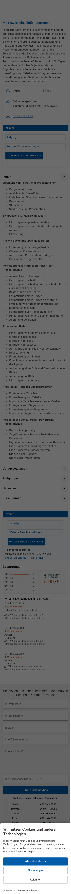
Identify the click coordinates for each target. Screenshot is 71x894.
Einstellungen (36, 870)
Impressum (9, 890)
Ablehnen (35, 879)
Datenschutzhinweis (27, 890)
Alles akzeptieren (35, 861)
